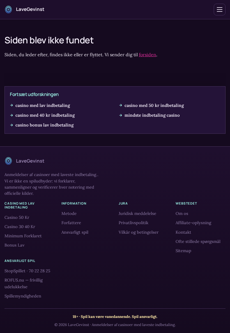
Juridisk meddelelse (137, 213)
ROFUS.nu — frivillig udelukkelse (23, 284)
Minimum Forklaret (23, 235)
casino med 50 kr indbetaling (154, 105)
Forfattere (71, 223)
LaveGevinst (78, 324)
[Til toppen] (216, 319)
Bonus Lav (14, 245)
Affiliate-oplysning (193, 223)
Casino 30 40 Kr (19, 226)
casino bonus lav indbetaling (44, 125)
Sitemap (183, 250)
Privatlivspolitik (133, 223)
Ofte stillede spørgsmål (198, 241)
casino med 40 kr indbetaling (45, 115)
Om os (182, 213)
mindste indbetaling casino (152, 115)
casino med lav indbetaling (42, 105)
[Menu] (220, 9)
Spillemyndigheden (22, 296)
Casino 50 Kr (16, 217)
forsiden (147, 54)
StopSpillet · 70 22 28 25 (27, 271)
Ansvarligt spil (74, 232)
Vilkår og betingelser (138, 232)
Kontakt (183, 232)
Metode (69, 213)
